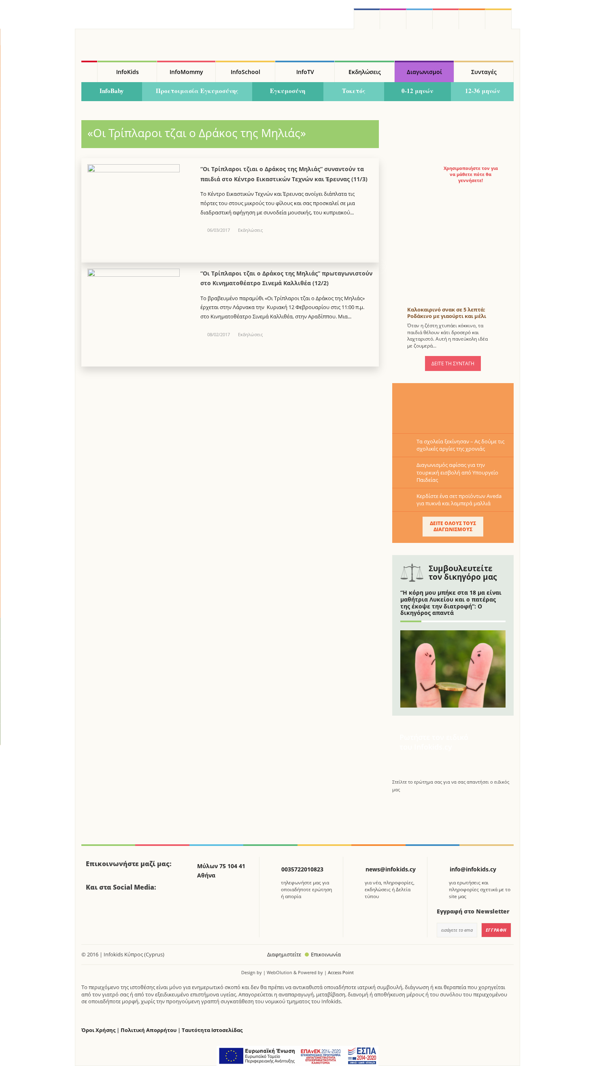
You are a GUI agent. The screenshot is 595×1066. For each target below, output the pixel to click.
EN (446, 18)
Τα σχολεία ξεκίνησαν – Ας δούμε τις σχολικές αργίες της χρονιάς (460, 445)
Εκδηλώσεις (364, 72)
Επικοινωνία (326, 954)
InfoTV (305, 72)
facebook (367, 18)
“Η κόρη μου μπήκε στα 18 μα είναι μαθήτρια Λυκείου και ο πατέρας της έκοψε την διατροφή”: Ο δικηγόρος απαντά (451, 603)
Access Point (341, 972)
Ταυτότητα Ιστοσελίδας (212, 1030)
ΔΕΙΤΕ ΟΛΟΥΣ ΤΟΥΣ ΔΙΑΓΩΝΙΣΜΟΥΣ (453, 526)
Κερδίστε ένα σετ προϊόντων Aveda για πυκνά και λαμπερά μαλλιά (459, 499)
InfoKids (127, 72)
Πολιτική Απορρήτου (148, 1030)
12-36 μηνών (482, 90)
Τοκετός (354, 90)
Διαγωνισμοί (424, 72)
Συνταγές (484, 72)
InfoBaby (112, 90)
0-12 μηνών (417, 90)
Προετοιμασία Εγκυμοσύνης (197, 90)
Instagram (393, 18)
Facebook (95, 909)
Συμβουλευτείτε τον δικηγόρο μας (463, 572)
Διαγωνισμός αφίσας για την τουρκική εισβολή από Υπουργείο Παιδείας (457, 472)
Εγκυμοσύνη (287, 90)
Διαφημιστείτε (284, 954)
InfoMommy (186, 72)
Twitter (419, 18)
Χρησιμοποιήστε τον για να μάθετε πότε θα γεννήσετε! (471, 174)
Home (89, 72)
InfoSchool (245, 72)
